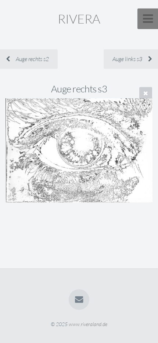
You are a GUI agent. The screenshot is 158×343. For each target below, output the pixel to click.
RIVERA (79, 18)
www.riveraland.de (88, 324)
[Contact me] (79, 299)
